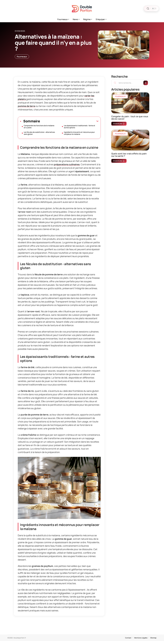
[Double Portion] (82, 8)
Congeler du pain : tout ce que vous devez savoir (129, 117)
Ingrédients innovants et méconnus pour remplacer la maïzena (79, 133)
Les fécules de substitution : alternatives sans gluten (39, 133)
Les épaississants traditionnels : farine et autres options (79, 126)
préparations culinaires (67, 164)
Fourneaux (22, 56)
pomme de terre (26, 106)
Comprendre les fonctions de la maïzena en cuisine (39, 126)
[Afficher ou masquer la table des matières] (69, 121)
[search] (148, 8)
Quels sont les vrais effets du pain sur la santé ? (129, 154)
